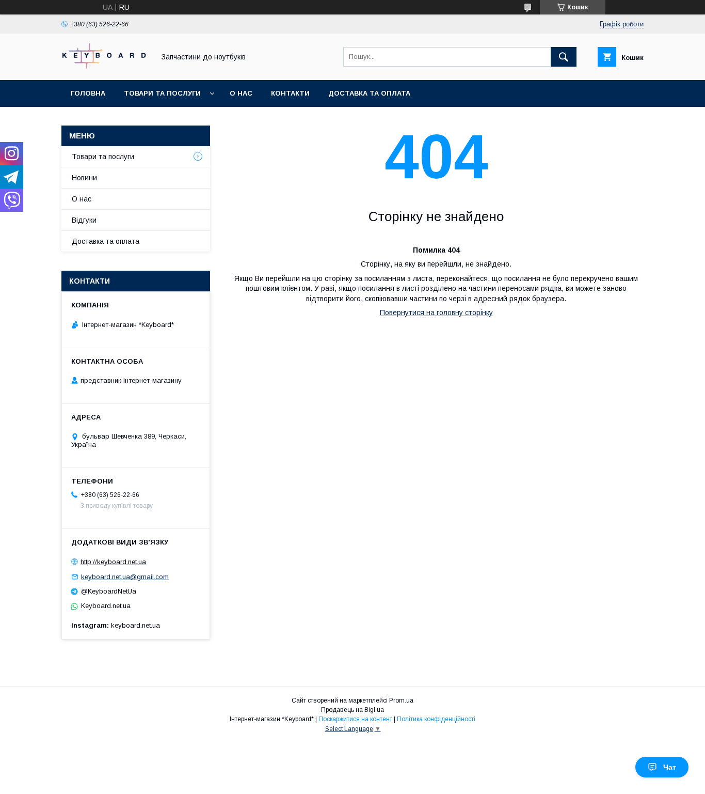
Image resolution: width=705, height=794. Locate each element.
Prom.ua (401, 700)
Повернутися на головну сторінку (436, 312)
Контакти (290, 93)
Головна (88, 93)
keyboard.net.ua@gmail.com (125, 577)
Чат (669, 767)
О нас (241, 93)
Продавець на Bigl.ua (352, 709)
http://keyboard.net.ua (113, 562)
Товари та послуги (162, 93)
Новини (84, 178)
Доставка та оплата (369, 93)
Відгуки (84, 220)
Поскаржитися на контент (355, 719)
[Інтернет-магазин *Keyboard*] (105, 67)
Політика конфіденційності (436, 719)
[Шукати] (563, 57)
